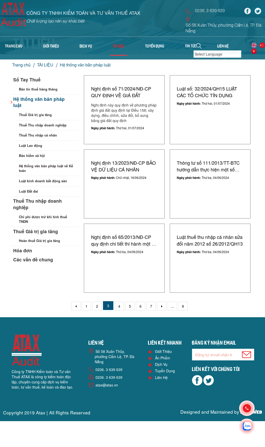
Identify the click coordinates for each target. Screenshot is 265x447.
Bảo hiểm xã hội (32, 155)
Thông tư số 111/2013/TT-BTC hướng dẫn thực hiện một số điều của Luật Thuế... (208, 169)
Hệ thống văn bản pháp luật (85, 65)
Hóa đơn (22, 250)
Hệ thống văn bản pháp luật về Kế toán (46, 168)
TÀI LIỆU (45, 65)
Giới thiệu (163, 351)
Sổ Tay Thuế (27, 80)
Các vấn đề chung (33, 259)
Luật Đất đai (28, 191)
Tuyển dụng (165, 370)
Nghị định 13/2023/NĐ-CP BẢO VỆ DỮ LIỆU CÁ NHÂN (123, 166)
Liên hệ (161, 377)
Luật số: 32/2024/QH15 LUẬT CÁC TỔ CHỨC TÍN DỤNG (207, 92)
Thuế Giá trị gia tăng (35, 114)
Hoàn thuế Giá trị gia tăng (39, 240)
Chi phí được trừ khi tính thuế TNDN (43, 219)
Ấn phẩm (162, 357)
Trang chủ (14, 47)
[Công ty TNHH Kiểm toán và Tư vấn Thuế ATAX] (13, 16)
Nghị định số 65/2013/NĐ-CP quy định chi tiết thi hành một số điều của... (124, 243)
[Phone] (252, 408)
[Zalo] (252, 426)
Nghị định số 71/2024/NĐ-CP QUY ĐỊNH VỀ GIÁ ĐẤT (121, 92)
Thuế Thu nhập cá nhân (38, 135)
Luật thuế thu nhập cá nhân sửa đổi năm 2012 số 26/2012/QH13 (210, 240)
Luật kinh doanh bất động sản (43, 180)
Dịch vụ (161, 364)
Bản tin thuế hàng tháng (38, 89)
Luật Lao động (30, 145)
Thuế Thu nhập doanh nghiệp (43, 125)
